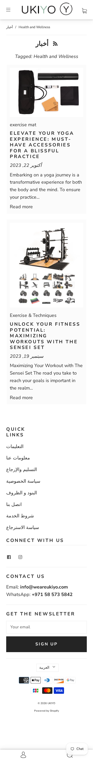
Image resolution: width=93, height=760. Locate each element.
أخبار (9, 27)
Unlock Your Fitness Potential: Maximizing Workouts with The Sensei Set (45, 336)
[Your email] (46, 627)
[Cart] (84, 9)
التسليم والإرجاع (21, 469)
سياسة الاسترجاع (22, 527)
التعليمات (15, 446)
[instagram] (20, 557)
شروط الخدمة (20, 516)
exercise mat (23, 125)
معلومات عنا (18, 458)
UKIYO (51, 703)
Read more (21, 207)
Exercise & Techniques (33, 315)
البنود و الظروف (21, 493)
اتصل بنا (14, 504)
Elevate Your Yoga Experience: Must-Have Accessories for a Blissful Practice (42, 145)
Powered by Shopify (46, 711)
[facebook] (8, 557)
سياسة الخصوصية (23, 481)
